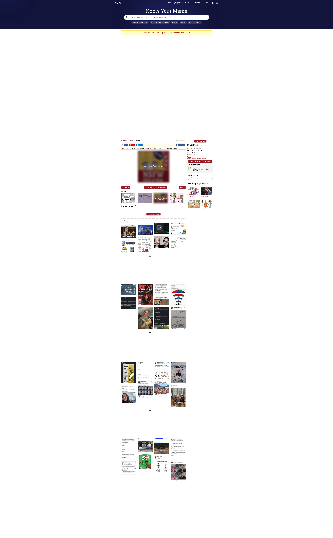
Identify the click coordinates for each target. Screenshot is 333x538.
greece (189, 158)
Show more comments (153, 214)
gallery (149, 148)
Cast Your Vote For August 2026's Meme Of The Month (166, 33)
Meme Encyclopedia (174, 3)
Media (187, 3)
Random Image (161, 187)
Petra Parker (191, 196)
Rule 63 (202, 209)
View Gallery (149, 187)
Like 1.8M (181, 145)
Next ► (182, 187)
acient (194, 158)
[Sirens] (153, 166)
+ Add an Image (200, 141)
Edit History (207, 161)
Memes (183, 22)
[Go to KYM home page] (117, 3)
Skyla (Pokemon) (205, 196)
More (205, 3)
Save (133, 145)
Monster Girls (127, 141)
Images (174, 22)
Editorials (196, 3)
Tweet (140, 145)
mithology (203, 158)
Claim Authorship (195, 161)
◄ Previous (125, 187)
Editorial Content (194, 22)
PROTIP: (124, 148)
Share (125, 145)
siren (198, 158)
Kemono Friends (192, 209)
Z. (192, 167)
